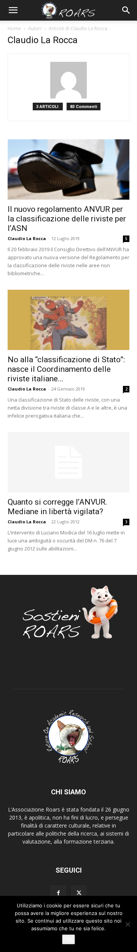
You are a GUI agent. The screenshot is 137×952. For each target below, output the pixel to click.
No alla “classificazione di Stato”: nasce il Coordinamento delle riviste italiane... (66, 369)
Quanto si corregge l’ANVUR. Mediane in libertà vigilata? (57, 506)
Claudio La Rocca (27, 238)
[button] (13, 10)
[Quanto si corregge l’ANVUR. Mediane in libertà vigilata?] (68, 462)
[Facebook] (58, 893)
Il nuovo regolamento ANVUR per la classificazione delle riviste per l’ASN (67, 219)
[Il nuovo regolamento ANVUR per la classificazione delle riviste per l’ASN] (68, 169)
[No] (127, 924)
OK (68, 939)
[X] (78, 893)
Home (14, 28)
